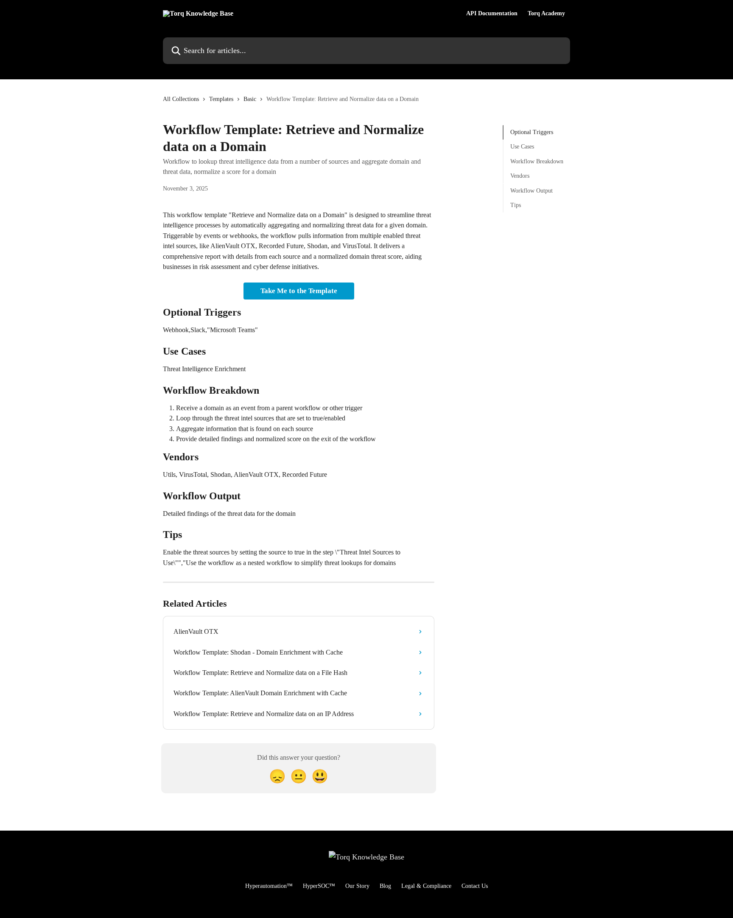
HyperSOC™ (319, 886)
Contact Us (475, 886)
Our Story (357, 886)
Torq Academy (546, 14)
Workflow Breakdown (536, 161)
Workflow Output (531, 190)
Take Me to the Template (298, 291)
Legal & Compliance (426, 886)
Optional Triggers (531, 132)
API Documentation (492, 14)
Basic (249, 99)
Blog (385, 886)
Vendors (519, 176)
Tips (515, 205)
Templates (221, 99)
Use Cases (522, 146)
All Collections (181, 99)
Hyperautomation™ (269, 886)
